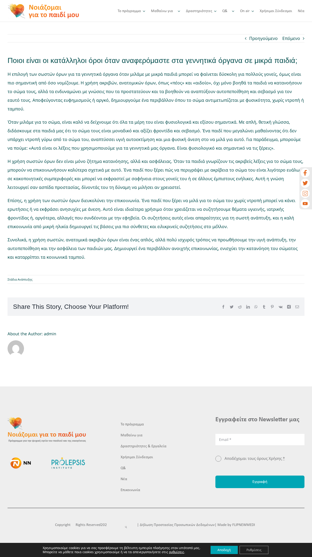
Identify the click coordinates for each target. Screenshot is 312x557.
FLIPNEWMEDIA (244, 525)
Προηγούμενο (263, 38)
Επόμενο (291, 38)
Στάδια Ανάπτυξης (20, 279)
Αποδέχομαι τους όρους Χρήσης (255, 458)
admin (50, 333)
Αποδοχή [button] (224, 550)
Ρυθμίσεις (254, 550)
